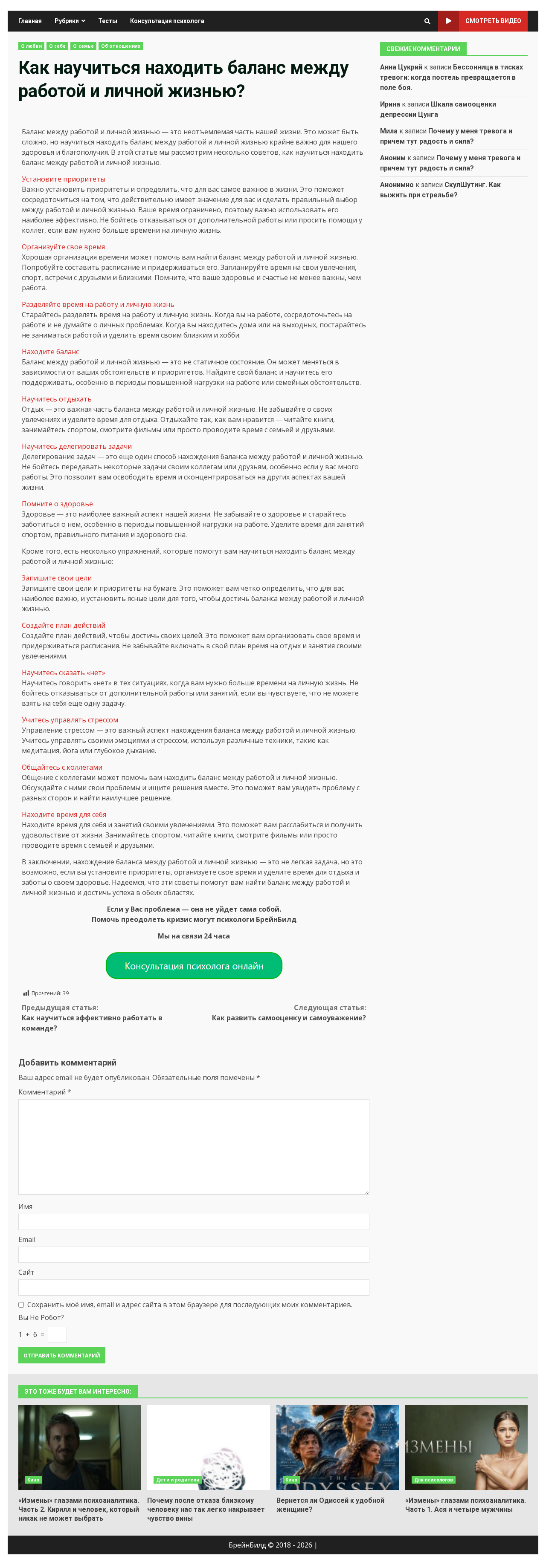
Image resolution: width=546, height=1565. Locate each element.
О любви (31, 46)
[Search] (427, 21)
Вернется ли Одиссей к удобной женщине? (337, 1447)
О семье (83, 46)
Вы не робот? (41, 1317)
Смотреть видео (493, 20)
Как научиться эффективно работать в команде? (92, 1018)
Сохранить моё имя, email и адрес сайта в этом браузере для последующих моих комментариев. (189, 1304)
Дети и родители (177, 1480)
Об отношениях (120, 46)
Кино (33, 1480)
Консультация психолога (167, 20)
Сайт (26, 1272)
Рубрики (67, 20)
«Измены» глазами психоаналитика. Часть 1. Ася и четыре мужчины (466, 1447)
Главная (30, 20)
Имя (25, 1206)
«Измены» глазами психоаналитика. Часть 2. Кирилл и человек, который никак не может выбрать (79, 1447)
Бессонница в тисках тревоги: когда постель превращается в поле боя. (451, 77)
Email (26, 1239)
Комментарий (44, 1092)
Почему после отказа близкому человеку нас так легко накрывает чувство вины (208, 1447)
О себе (57, 46)
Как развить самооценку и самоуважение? (289, 1012)
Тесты (107, 20)
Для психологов (433, 1480)
